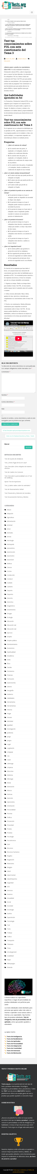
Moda (9, 783)
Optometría (11, 802)
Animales (10, 533)
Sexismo (10, 894)
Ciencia (9, 567)
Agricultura (10, 517)
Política (9, 817)
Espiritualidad (11, 652)
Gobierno (10, 694)
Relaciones (10, 863)
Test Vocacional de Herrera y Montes (16, 497)
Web (2, 409)
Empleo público (12, 640)
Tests (9, 929)
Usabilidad (10, 956)
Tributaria (10, 944)
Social (9, 902)
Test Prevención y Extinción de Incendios (18, 493)
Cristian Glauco (22, 59)
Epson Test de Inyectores (13, 482)
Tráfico (9, 937)
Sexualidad (10, 898)
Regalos (9, 856)
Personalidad (11, 810)
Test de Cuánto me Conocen (14, 472)
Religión (9, 867)
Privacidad (10, 825)
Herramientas (11, 706)
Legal (9, 744)
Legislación (10, 748)
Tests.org (16, 1170)
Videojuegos (11, 963)
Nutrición (10, 798)
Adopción (10, 513)
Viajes (9, 960)
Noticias (9, 794)
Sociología (10, 910)
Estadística (10, 656)
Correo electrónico (8, 402)
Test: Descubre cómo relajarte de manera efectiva (18, 467)
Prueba (9, 829)
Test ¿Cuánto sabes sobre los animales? (17, 485)
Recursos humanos (13, 852)
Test (8, 925)
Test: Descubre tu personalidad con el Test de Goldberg (18, 477)
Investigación (11, 729)
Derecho (10, 598)
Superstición (11, 917)
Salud (9, 871)
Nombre (4, 395)
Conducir (10, 579)
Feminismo (10, 671)
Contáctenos (23, 1170)
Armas (9, 537)
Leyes (9, 760)
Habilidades (10, 698)
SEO (8, 887)
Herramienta (11, 702)
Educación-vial (11, 629)
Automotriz (10, 556)
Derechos (10, 602)
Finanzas (10, 675)
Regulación (10, 860)
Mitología (10, 779)
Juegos (9, 740)
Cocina (9, 571)
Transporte (10, 940)
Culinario (10, 587)
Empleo (9, 637)
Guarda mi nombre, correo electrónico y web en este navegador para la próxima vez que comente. (18, 419)
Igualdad (10, 725)
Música (9, 790)
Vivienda (9, 967)
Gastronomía (11, 683)
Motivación (10, 787)
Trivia (9, 948)
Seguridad (10, 883)
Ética (8, 663)
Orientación (11, 806)
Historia (9, 710)
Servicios (10, 890)
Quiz (8, 844)
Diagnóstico (11, 606)
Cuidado (9, 583)
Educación (7, 61)
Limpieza (10, 767)
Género (9, 687)
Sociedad (10, 906)
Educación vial (11, 625)
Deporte (9, 590)
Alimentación (11, 521)
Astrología (10, 540)
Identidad (10, 721)
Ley (8, 756)
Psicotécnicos (11, 840)
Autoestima (11, 548)
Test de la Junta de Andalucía (14, 459)
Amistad (9, 525)
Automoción (11, 552)
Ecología (10, 617)
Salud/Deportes (12, 879)
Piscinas (9, 813)
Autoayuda (10, 544)
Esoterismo (10, 648)
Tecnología (10, 921)
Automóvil (10, 560)
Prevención (10, 821)
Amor (9, 529)
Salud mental (11, 875)
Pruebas (9, 833)
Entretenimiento (12, 644)
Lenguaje (10, 752)
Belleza (9, 563)
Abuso (9, 510)
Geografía (10, 690)
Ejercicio (9, 633)
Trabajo (9, 933)
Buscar (7, 444)
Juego (9, 737)
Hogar (9, 713)
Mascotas (10, 771)
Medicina (10, 775)
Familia (9, 667)
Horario (9, 717)
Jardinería (10, 733)
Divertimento (11, 610)
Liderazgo (10, 763)
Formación (10, 679)
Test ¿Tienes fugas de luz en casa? (16, 463)
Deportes (10, 594)
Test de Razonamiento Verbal (14, 489)
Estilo (9, 660)
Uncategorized (11, 952)
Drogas (9, 613)
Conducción (11, 575)
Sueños (9, 913)
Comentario (5, 372)
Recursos (10, 848)
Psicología (10, 837)
